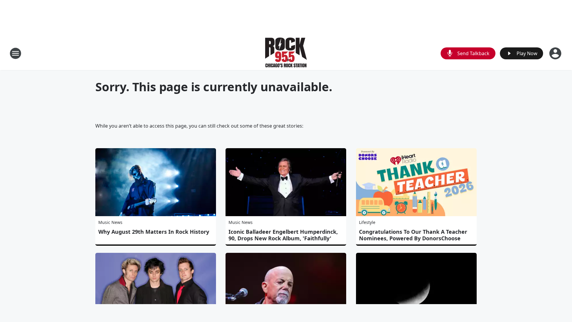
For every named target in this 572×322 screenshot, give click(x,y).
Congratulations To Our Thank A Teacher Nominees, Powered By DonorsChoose (413, 235)
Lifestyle (367, 222)
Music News (110, 222)
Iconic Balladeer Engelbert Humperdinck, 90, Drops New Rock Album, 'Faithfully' (283, 235)
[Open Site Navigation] (15, 53)
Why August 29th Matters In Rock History (153, 231)
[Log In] (555, 53)
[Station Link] (286, 53)
